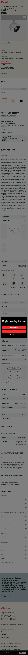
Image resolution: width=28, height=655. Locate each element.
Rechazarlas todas (14, 327)
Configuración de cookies (14, 334)
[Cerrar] (25, 318)
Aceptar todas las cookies (14, 331)
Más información (20, 323)
